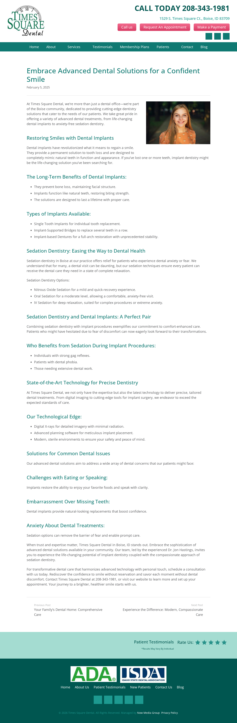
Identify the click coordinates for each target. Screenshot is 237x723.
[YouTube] (129, 700)
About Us (82, 687)
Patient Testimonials (154, 642)
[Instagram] (108, 700)
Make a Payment (211, 27)
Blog (180, 687)
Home (65, 687)
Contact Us (163, 687)
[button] (58, 46)
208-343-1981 (206, 8)
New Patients (140, 687)
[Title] (139, 700)
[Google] (217, 36)
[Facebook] (209, 36)
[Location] (226, 36)
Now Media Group (148, 712)
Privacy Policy (169, 712)
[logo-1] (25, 21)
